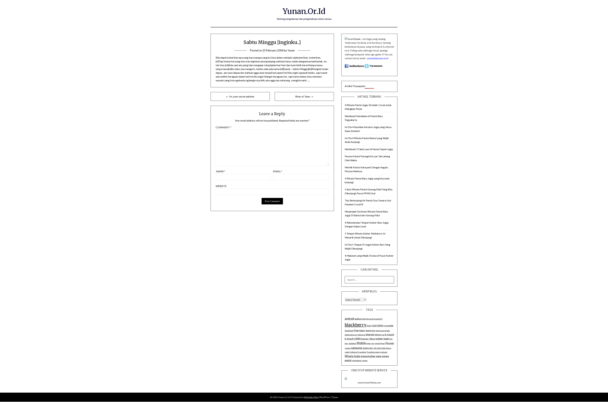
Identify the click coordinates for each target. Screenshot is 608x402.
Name (220, 171)
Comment (223, 127)
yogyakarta (357, 360)
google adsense (351, 335)
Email (277, 171)
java (383, 335)
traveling (362, 352)
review (348, 348)
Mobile (361, 343)
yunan (364, 360)
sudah (347, 352)
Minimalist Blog (311, 397)
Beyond (369, 319)
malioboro (352, 343)
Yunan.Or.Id (304, 11)
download (349, 330)
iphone (378, 334)
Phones (389, 343)
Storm (388, 348)
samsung (356, 347)
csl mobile (388, 325)
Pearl (382, 343)
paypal (377, 343)
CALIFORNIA (377, 325)
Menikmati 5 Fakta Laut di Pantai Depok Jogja (369, 149)
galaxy (362, 330)
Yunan (291, 50)
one (372, 343)
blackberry (355, 324)
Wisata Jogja (352, 356)
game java (370, 330)
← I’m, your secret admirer (240, 96)
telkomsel (354, 352)
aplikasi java (360, 319)
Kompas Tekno (367, 338)
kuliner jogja (382, 338)
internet (370, 334)
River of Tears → (304, 96)
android (349, 318)
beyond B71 (378, 319)
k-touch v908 (352, 338)
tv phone (383, 352)
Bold (369, 325)
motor (368, 343)
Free (356, 330)
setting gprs (367, 348)
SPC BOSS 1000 (380, 348)
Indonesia (361, 335)
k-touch (389, 334)
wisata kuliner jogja (371, 356)
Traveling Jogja (373, 352)
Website (221, 185)
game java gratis (383, 330)
